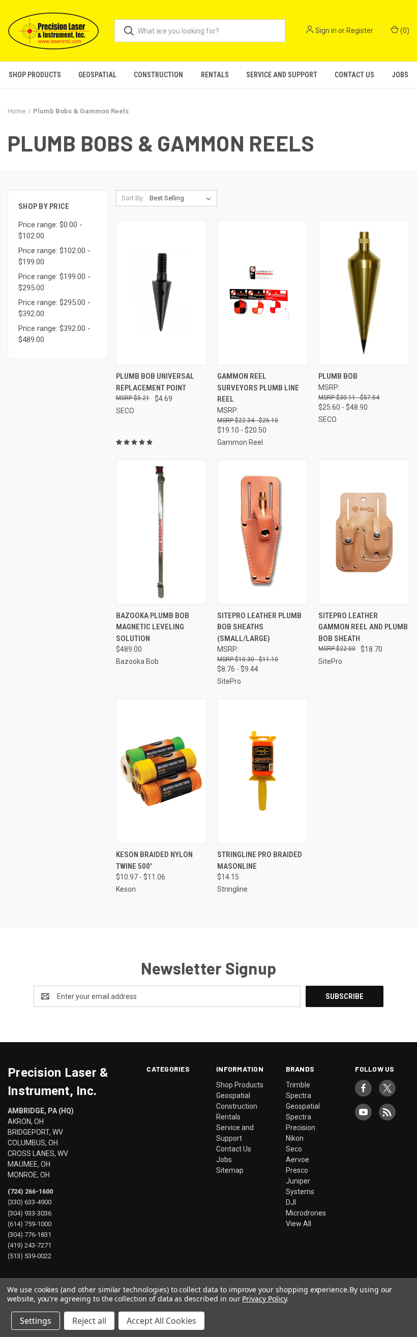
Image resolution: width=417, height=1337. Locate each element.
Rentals (215, 75)
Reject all (89, 1320)
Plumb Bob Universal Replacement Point (155, 382)
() (404, 30)
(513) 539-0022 (29, 1255)
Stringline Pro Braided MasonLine (259, 860)
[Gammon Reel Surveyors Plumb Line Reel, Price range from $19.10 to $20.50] (262, 293)
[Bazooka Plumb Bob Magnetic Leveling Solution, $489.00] (161, 532)
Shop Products (35, 75)
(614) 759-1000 (29, 1223)
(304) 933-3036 (29, 1213)
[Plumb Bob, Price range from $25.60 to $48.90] (363, 293)
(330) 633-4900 (29, 1202)
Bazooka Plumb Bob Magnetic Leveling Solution (152, 627)
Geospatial (97, 75)
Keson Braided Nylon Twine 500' (154, 860)
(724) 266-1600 (30, 1191)
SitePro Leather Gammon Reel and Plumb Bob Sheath (363, 627)
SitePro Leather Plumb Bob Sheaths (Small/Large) (259, 627)
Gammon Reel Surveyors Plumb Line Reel (258, 388)
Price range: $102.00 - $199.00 (54, 256)
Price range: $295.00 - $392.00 (54, 308)
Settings (35, 1320)
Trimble (298, 1085)
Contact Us (354, 75)
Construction (158, 75)
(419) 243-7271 (29, 1245)
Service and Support (281, 75)
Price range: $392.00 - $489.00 (54, 334)
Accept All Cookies (161, 1320)
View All (298, 1224)
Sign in (326, 30)
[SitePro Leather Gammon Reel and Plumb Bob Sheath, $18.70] (363, 532)
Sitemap (230, 1170)
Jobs (400, 75)
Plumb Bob (338, 376)
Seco (294, 1149)
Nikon (295, 1138)
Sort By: (133, 198)
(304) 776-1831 (29, 1234)
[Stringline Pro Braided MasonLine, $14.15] (262, 771)
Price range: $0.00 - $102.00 (50, 230)
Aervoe (297, 1160)
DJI (291, 1202)
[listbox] (182, 198)
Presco (297, 1170)
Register (359, 30)
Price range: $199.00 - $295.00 (54, 282)
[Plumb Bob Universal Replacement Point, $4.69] (161, 293)
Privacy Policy (264, 1298)
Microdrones (306, 1213)
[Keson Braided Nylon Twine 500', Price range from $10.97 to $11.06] (161, 771)
